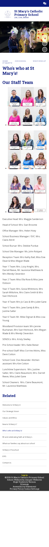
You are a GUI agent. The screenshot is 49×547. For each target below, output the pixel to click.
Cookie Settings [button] (31, 489)
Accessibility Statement (24, 486)
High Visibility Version (24, 482)
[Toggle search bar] (38, 3)
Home (5, 61)
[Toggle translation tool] (44, 3)
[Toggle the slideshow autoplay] (44, 37)
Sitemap (24, 484)
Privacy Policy (17, 489)
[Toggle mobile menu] (3, 3)
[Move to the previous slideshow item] (44, 43)
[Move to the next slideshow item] (44, 49)
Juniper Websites (33, 479)
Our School (20, 61)
